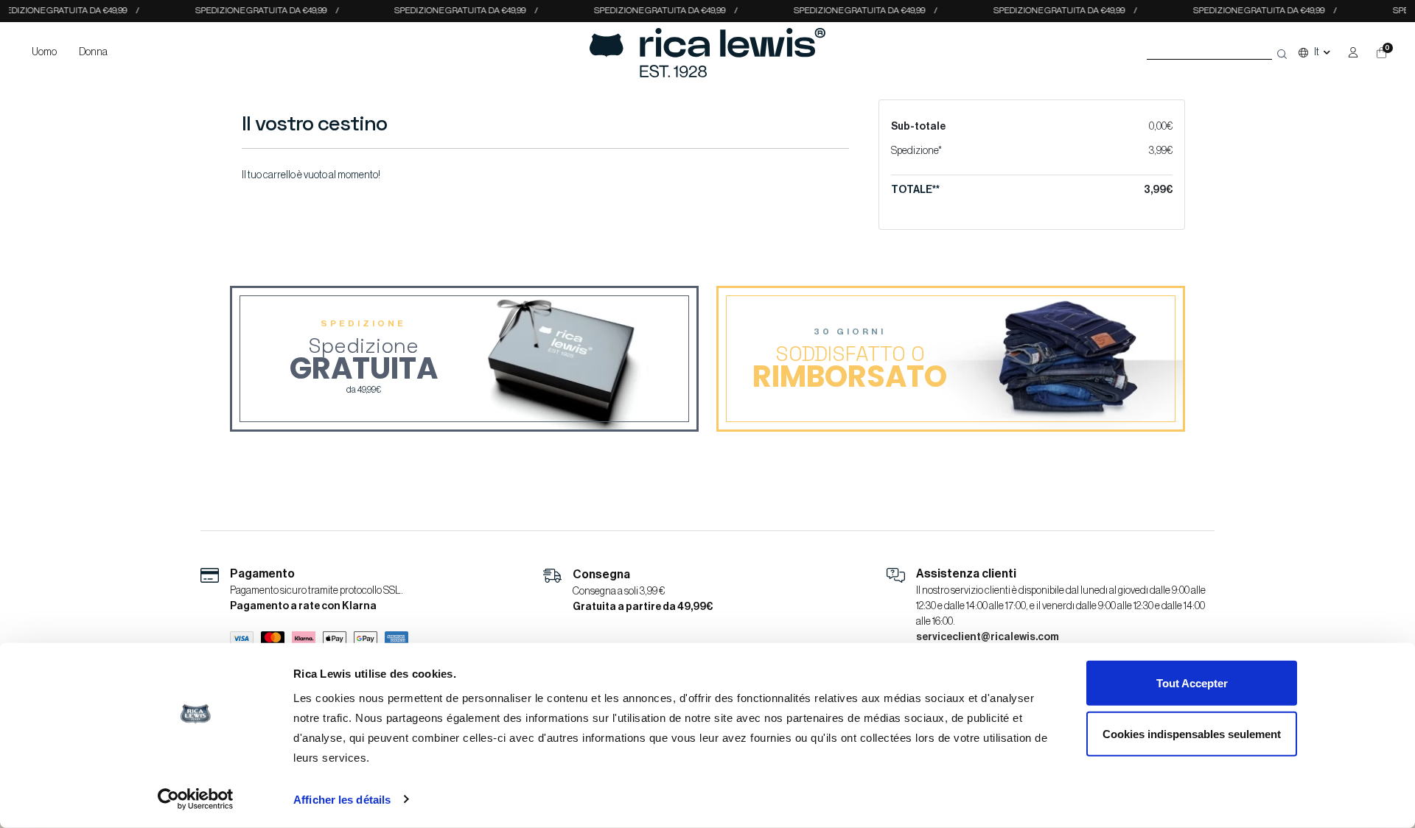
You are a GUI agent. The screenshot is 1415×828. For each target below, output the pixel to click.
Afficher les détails (342, 799)
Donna (93, 52)
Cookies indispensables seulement (1192, 733)
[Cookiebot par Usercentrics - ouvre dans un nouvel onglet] (195, 799)
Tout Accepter (1192, 683)
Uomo (44, 52)
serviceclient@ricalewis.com (987, 637)
